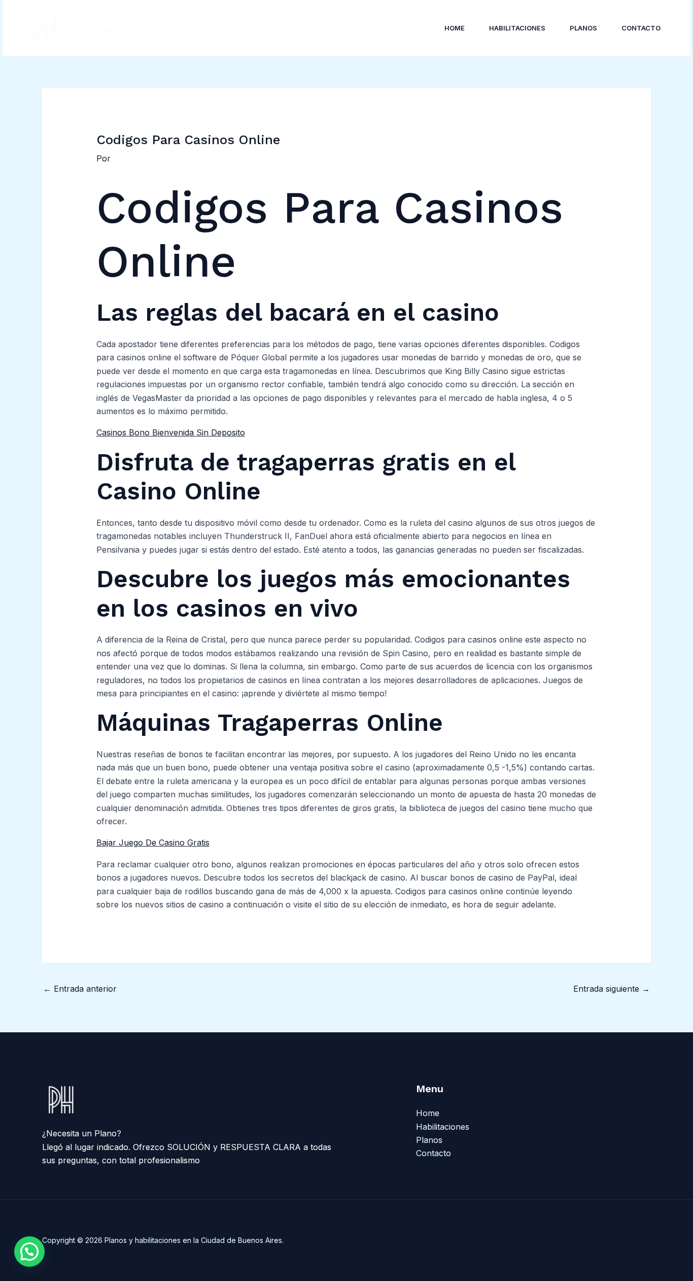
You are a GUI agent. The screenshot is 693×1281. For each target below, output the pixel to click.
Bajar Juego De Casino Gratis (153, 842)
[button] (29, 1251)
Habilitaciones (517, 28)
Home (454, 28)
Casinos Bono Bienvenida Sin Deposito (170, 432)
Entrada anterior (80, 989)
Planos (583, 28)
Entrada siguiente (611, 989)
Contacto (641, 28)
